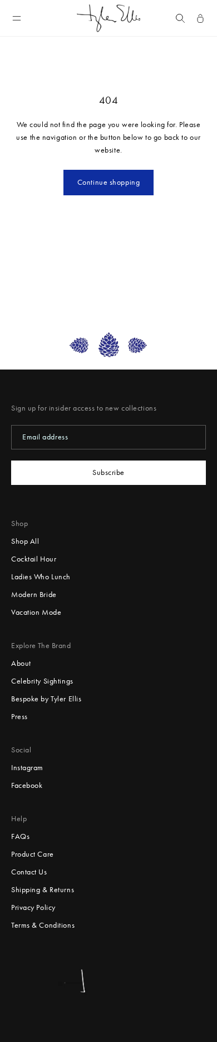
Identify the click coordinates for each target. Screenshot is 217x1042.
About (21, 663)
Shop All (25, 541)
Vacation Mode (36, 612)
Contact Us (29, 872)
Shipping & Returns (42, 889)
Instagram (27, 767)
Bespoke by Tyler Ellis (46, 699)
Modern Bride (34, 594)
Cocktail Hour (33, 559)
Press (19, 716)
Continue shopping (108, 182)
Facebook (26, 785)
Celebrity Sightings (42, 681)
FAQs (20, 836)
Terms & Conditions (43, 925)
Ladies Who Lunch (41, 576)
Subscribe (108, 472)
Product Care (32, 854)
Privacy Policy (33, 907)
